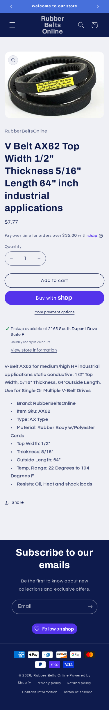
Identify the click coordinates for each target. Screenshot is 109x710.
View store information (34, 350)
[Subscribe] (90, 607)
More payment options (55, 312)
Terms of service (78, 692)
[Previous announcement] (11, 6)
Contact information (40, 692)
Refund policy (79, 683)
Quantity (13, 247)
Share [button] (18, 502)
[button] (12, 25)
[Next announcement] (98, 6)
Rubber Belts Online (51, 675)
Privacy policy (49, 683)
